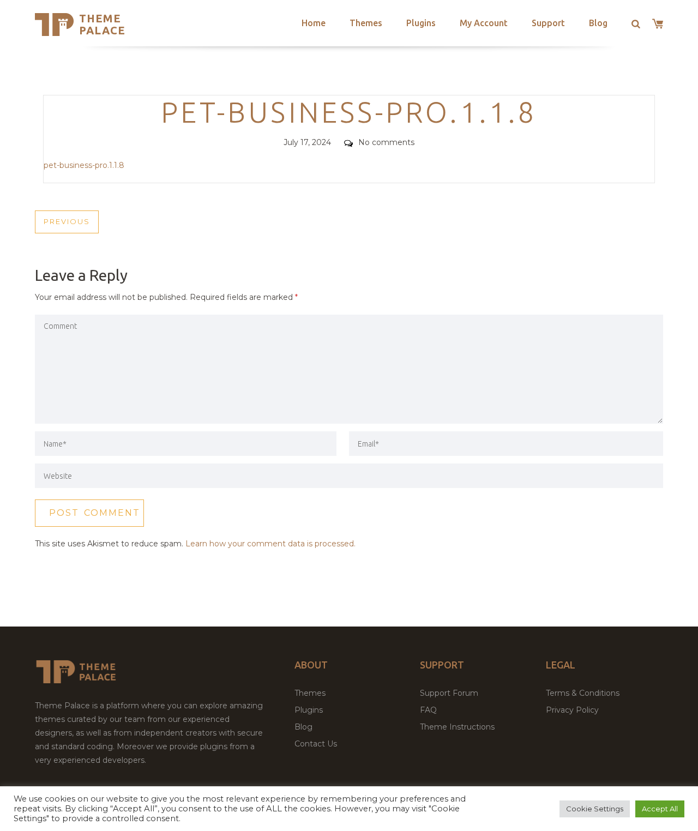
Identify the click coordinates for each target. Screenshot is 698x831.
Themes (366, 23)
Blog (598, 23)
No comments (386, 142)
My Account (484, 23)
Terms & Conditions (582, 693)
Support (548, 23)
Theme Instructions (457, 727)
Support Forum (449, 693)
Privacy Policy (572, 710)
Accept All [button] (660, 808)
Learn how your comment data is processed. (270, 544)
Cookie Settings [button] (594, 808)
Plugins (421, 23)
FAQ (428, 710)
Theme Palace (102, 24)
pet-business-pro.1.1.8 (84, 165)
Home (314, 23)
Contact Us (315, 744)
